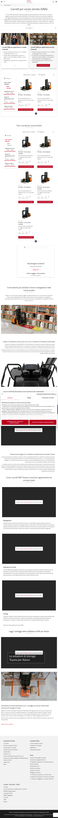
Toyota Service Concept (10, 747)
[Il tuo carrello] (56, 1)
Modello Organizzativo (10, 791)
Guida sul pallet (34, 764)
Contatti (6, 787)
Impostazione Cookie (44, 812)
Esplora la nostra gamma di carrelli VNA (13, 625)
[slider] (4, 94)
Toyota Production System (11, 749)
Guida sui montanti (35, 768)
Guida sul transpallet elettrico (38, 760)
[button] (46, 74)
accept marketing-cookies (25, 430)
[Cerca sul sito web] (4, 1)
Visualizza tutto (44, 65)
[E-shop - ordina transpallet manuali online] (29, 2)
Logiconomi (7, 762)
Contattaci (36, 269)
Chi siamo (6, 743)
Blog (5, 764)
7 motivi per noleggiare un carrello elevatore (42, 779)
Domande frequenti (35, 749)
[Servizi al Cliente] (53, 1)
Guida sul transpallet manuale (38, 758)
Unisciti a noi (7, 754)
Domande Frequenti (36, 275)
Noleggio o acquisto (35, 772)
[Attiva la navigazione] (1, 1)
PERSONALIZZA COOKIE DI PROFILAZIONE (15, 422)
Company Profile (8, 793)
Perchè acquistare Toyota (10, 745)
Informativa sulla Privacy (25, 812)
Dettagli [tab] (29, 397)
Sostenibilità (7, 752)
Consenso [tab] (10, 397)
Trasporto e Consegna (36, 745)
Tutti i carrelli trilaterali (7, 83)
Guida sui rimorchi (35, 770)
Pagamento (33, 747)
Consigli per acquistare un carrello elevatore (41, 762)
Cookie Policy (35, 812)
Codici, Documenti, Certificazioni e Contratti (15, 789)
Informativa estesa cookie (33, 417)
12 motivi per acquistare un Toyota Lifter (41, 774)
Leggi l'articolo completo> (7, 724)
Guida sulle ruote (34, 766)
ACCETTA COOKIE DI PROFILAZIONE (43, 422)
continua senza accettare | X (46, 394)
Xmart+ (5, 801)
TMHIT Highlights (8, 795)
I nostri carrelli (7, 5)
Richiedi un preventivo (25, 109)
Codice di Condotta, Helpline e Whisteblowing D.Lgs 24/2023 (16, 759)
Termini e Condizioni (14, 812)
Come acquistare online (36, 743)
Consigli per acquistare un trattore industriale (42, 777)
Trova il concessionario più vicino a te (13, 756)
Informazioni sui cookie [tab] (48, 397)
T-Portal (6, 797)
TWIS (5, 799)
